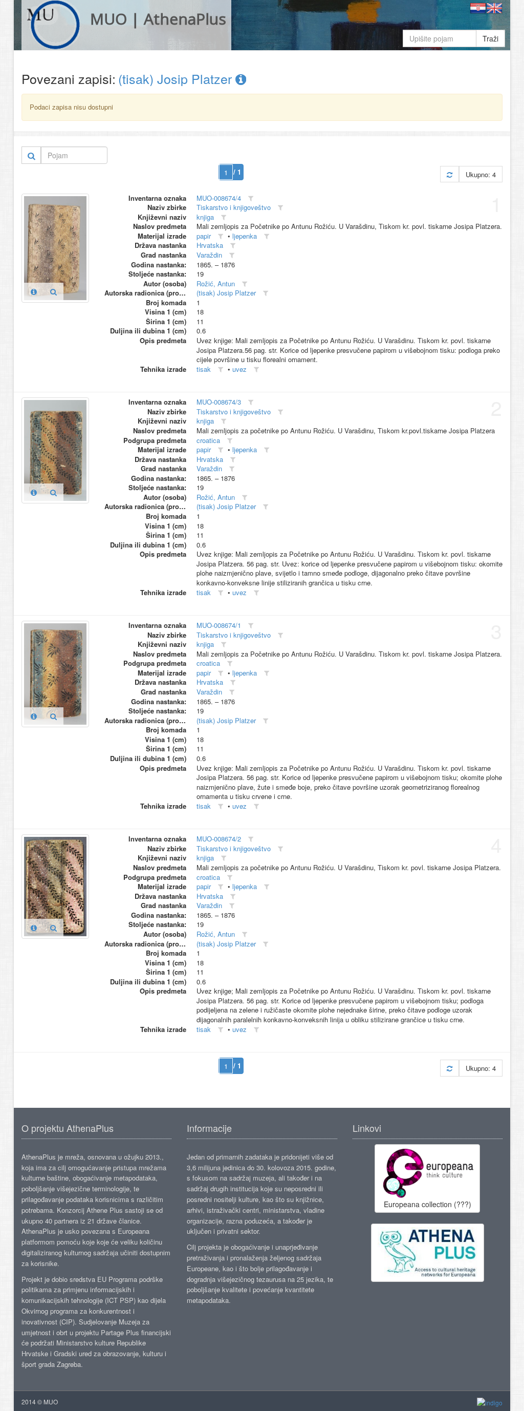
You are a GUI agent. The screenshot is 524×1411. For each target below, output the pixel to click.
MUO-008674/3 (218, 402)
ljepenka (244, 236)
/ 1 (237, 172)
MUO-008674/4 (218, 198)
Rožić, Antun (215, 283)
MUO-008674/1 (218, 625)
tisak (203, 369)
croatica (208, 440)
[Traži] (31, 155)
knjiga (205, 217)
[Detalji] (33, 291)
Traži (490, 38)
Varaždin (209, 255)
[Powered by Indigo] (490, 1402)
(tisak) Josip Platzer (176, 78)
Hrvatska (209, 245)
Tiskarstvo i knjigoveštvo (233, 207)
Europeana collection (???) (427, 1204)
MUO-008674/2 (218, 839)
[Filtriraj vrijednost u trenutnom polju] (251, 198)
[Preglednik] (53, 291)
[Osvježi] (449, 174)
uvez (239, 369)
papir (203, 236)
